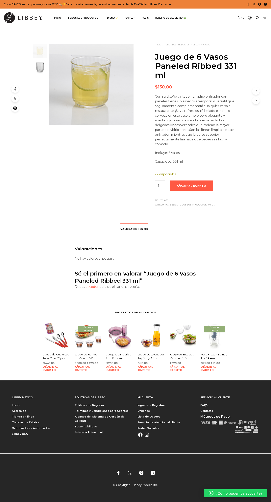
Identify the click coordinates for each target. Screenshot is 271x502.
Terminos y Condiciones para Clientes (102, 410)
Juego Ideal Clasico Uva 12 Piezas (118, 356)
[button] (241, 18)
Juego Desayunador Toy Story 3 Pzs (151, 356)
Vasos (206, 44)
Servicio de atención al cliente (158, 422)
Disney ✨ (113, 17)
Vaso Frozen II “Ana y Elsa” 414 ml (214, 356)
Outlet (130, 17)
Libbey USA (20, 433)
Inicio (57, 17)
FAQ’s (145, 17)
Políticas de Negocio (89, 405)
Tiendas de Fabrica (25, 422)
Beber (196, 44)
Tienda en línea (23, 416)
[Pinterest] (15, 108)
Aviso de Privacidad (89, 432)
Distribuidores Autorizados (31, 428)
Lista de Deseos (148, 416)
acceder (92, 287)
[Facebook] (15, 89)
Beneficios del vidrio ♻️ (170, 17)
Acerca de (19, 410)
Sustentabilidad (86, 426)
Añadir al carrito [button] (50, 368)
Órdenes (143, 410)
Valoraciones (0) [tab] (134, 228)
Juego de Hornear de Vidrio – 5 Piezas (87, 356)
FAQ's (204, 405)
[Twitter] (15, 98)
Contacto (206, 410)
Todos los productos (83, 17)
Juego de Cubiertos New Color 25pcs (56, 356)
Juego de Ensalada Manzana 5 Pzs (182, 356)
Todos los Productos (177, 44)
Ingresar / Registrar (151, 405)
